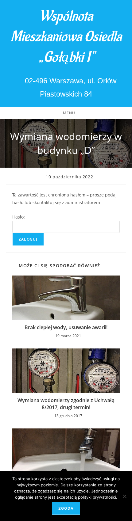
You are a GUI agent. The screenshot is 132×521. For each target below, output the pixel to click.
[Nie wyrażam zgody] (124, 496)
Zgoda (66, 508)
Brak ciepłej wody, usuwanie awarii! (66, 327)
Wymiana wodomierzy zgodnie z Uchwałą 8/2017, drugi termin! (66, 403)
